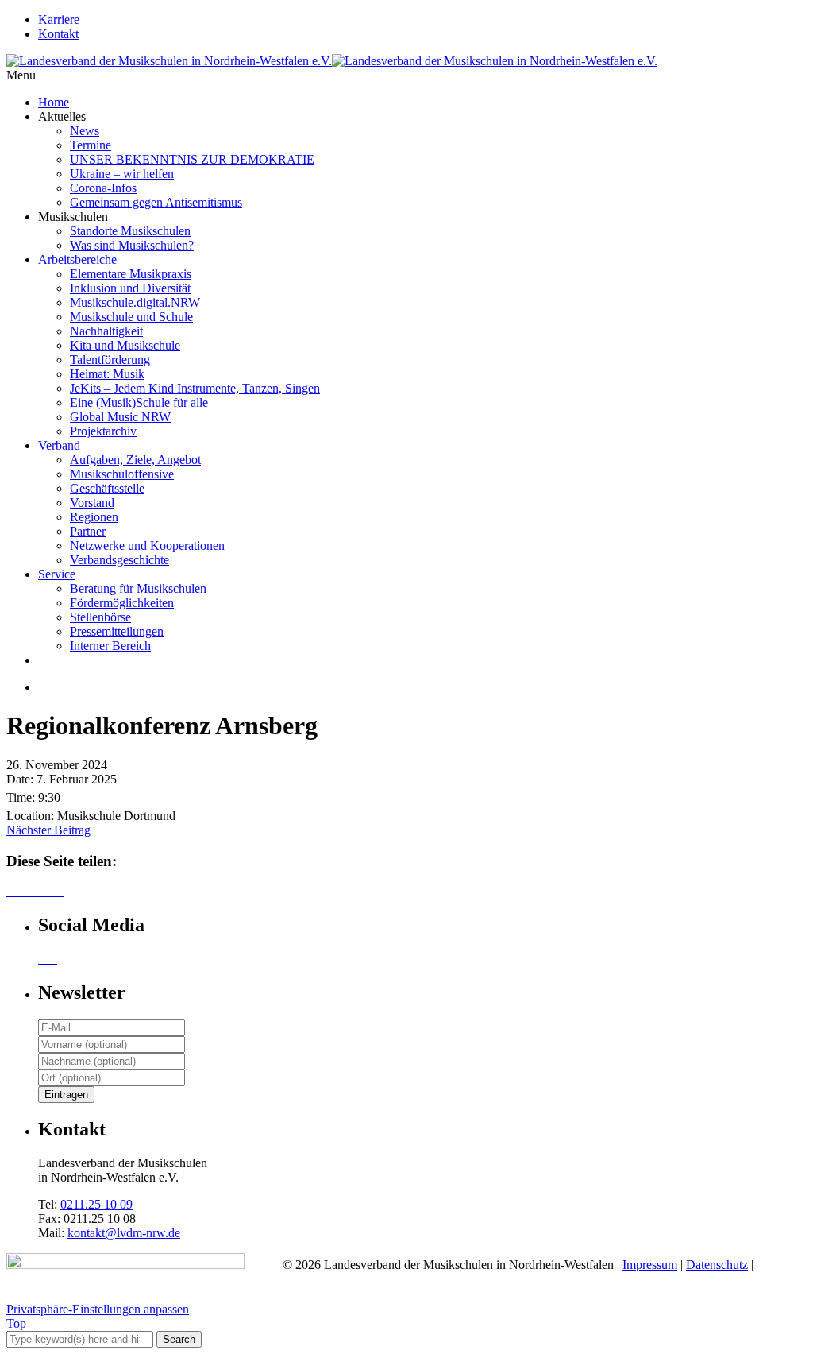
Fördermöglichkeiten (122, 602)
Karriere (58, 19)
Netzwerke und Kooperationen (147, 545)
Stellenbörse (100, 617)
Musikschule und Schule (131, 316)
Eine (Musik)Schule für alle (139, 402)
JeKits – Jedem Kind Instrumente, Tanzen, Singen (195, 388)
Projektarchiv (103, 431)
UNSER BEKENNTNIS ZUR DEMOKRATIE (192, 159)
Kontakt (58, 34)
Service (56, 574)
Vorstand (92, 502)
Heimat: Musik (107, 374)
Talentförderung (110, 359)
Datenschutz (717, 1264)
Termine (90, 145)
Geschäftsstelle (107, 488)
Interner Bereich (110, 645)
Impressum (649, 1264)
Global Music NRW (120, 417)
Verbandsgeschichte (119, 560)
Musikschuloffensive (122, 474)
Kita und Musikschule (125, 345)
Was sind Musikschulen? (132, 245)
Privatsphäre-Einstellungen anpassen (97, 1309)
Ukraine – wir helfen (122, 173)
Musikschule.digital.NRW (135, 302)
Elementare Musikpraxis (130, 273)
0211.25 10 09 (96, 1204)
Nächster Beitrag (48, 830)
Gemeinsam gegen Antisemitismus (156, 202)
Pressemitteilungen (117, 631)
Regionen (94, 517)
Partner (88, 531)
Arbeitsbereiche (77, 259)
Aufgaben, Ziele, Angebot (135, 459)
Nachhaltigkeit (106, 331)
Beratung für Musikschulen (138, 588)
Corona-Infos (103, 188)
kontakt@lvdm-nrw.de (123, 1233)
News (84, 130)
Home (53, 102)
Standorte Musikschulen (130, 231)
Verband (59, 445)
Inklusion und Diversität (130, 288)
